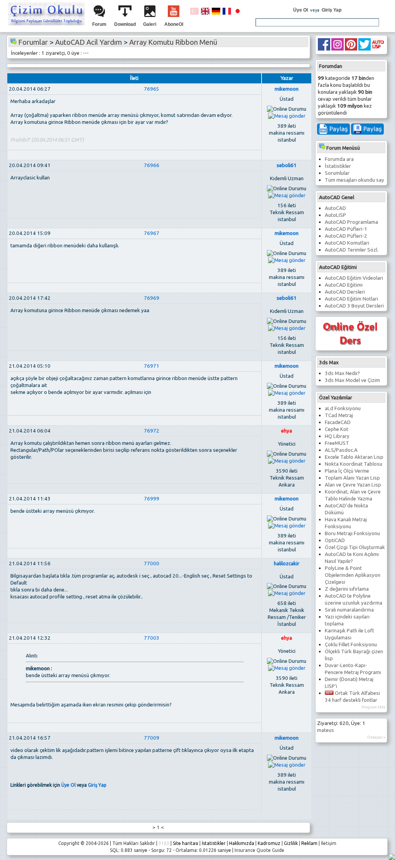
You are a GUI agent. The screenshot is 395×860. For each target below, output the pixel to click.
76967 (151, 233)
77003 (151, 638)
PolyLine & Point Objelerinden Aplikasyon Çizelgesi (352, 575)
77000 (151, 563)
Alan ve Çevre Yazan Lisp (353, 485)
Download (125, 24)
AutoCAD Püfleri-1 (346, 229)
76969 (151, 298)
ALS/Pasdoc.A (341, 450)
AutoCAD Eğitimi (344, 285)
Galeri (149, 24)
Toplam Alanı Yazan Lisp (352, 478)
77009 (151, 738)
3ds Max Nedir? (342, 373)
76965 (151, 89)
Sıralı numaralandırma (349, 610)
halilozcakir (286, 563)
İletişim (328, 843)
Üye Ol (300, 10)
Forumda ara (339, 159)
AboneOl (173, 24)
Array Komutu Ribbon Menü (173, 42)
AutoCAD (335, 208)
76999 (151, 499)
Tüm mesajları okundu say (354, 180)
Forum (99, 24)
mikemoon (287, 89)
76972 (151, 431)
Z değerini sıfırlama (347, 589)
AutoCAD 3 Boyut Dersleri (354, 306)
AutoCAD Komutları (347, 243)
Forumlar (33, 42)
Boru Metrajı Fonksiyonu (352, 533)
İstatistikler (338, 166)
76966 (151, 165)
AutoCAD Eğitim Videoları (354, 278)
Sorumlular (337, 173)
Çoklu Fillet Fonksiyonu (351, 644)
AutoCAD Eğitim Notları (351, 299)
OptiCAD (335, 540)
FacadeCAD (338, 422)
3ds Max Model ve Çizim (352, 380)
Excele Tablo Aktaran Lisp (354, 457)
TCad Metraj (339, 415)
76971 (151, 366)
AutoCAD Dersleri (345, 292)
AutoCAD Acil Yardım (88, 42)
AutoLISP (335, 215)
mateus (325, 730)
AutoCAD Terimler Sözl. (351, 250)
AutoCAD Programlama (351, 222)
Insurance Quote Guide (259, 850)
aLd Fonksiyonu (343, 408)
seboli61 (287, 165)
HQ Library (337, 436)
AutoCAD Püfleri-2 (346, 236)
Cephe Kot (336, 429)
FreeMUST (337, 443)
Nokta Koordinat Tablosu (353, 464)
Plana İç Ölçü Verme (347, 471)
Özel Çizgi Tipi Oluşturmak (355, 547)
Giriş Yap (331, 10)
